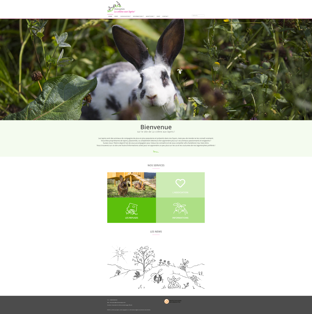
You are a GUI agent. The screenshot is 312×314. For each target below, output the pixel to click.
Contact (165, 16)
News (116, 16)
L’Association (125, 16)
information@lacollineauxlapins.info (118, 302)
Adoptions (149, 16)
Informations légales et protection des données (140, 309)
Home (110, 16)
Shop (158, 16)
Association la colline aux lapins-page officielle (122, 305)
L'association (180, 192)
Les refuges (131, 217)
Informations (138, 16)
